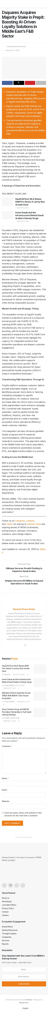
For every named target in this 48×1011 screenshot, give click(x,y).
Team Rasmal (9, 685)
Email (5, 790)
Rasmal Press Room (17, 46)
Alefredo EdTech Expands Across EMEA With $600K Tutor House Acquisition (16, 695)
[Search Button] (45, 4)
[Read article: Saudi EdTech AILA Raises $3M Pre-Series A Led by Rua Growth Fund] (7, 202)
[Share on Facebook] (7, 83)
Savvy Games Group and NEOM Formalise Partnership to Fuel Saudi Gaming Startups (16, 712)
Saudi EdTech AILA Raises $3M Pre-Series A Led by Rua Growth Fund (30, 202)
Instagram (20, 520)
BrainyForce (23, 1003)
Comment (7, 746)
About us (5, 898)
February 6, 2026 (23, 701)
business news (33, 524)
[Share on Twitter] (18, 83)
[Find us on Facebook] (16, 885)
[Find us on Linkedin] (22, 885)
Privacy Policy (8, 908)
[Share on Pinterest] (30, 83)
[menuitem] (24, 1008)
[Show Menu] (3, 4)
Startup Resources (10, 930)
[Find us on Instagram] (4, 885)
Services (5, 940)
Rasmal (29, 1000)
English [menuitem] (25, 1008)
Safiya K (7, 674)
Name (5, 778)
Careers (5, 915)
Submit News (7, 927)
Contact (5, 912)
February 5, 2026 (9, 721)
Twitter (9, 524)
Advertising (6, 901)
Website (5, 801)
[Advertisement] (24, 831)
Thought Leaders (9, 933)
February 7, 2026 (22, 221)
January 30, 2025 (12, 50)
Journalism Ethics (9, 905)
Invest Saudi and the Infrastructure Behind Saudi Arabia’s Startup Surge (29, 215)
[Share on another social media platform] (41, 83)
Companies (6, 937)
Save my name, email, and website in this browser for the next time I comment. (23, 814)
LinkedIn (30, 520)
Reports (5, 944)
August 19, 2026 (22, 208)
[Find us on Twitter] (10, 885)
